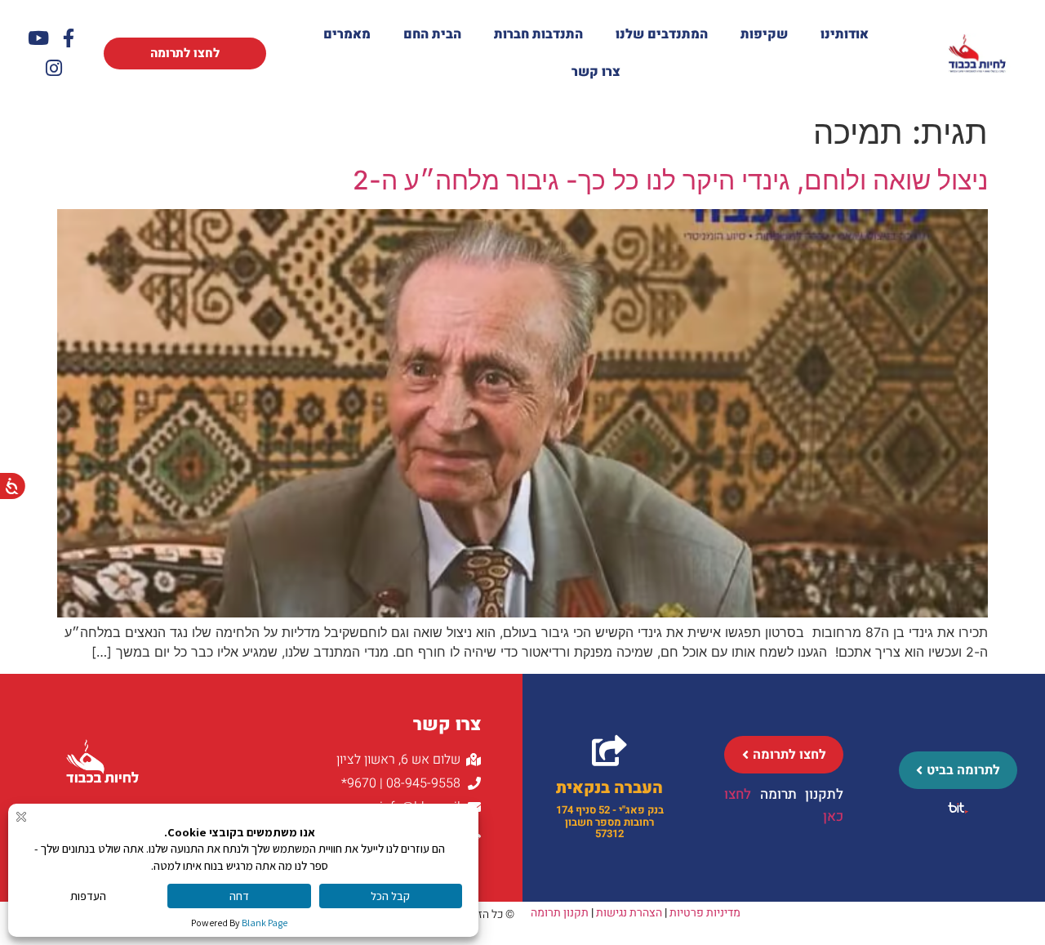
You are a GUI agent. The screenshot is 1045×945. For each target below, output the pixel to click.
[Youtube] (39, 38)
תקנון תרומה (560, 912)
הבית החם (432, 34)
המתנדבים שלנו (662, 34)
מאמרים (347, 34)
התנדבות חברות (538, 34)
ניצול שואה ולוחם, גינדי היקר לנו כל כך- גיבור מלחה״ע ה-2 (670, 180)
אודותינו (844, 34)
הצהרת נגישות (629, 912)
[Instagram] (53, 68)
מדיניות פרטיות (704, 912)
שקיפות (764, 34)
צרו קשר (595, 72)
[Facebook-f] (69, 38)
